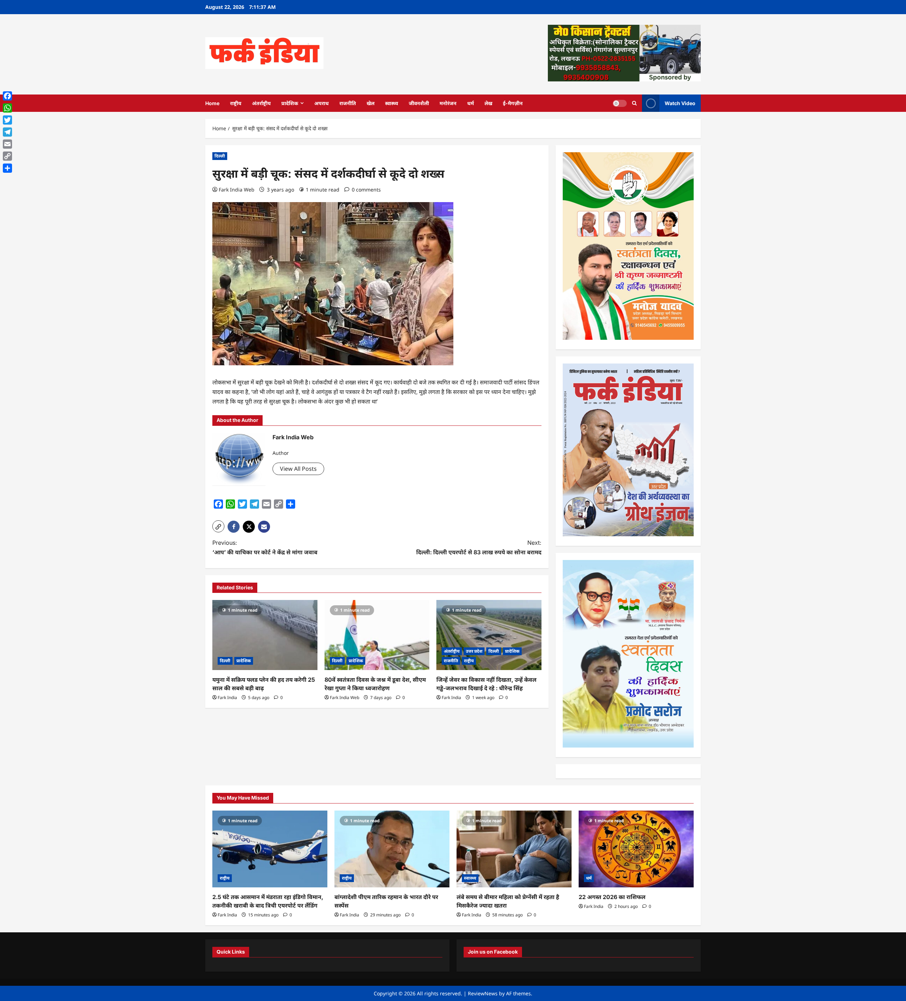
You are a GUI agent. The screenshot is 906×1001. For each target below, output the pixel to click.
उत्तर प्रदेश (474, 651)
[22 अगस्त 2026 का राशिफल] (636, 849)
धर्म (470, 103)
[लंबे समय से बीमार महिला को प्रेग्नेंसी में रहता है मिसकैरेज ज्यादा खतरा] (514, 849)
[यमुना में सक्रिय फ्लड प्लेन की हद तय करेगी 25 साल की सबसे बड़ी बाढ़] (264, 635)
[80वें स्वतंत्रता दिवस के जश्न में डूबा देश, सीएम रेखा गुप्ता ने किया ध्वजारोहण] (377, 635)
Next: (478, 547)
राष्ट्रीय (235, 103)
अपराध (321, 103)
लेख (488, 103)
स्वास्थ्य (391, 103)
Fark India (227, 697)
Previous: (264, 547)
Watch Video (680, 103)
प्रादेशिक (289, 103)
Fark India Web (236, 189)
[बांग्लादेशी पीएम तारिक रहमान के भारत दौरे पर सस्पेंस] (391, 849)
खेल (370, 103)
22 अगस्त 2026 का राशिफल (612, 896)
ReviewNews (483, 993)
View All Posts (298, 469)
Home (212, 103)
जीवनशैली (419, 103)
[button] (218, 526)
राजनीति (347, 103)
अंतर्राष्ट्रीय (261, 103)
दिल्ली (219, 156)
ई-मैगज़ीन (513, 103)
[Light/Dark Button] (620, 103)
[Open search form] (634, 103)
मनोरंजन (448, 103)
